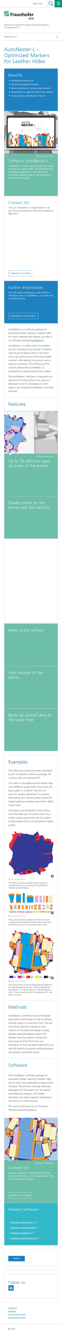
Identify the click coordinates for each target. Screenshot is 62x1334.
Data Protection (16, 1318)
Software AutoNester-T (22, 1222)
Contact (12, 1308)
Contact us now (20, 273)
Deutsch (38, 3)
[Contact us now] (31, 1140)
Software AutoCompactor (23, 1238)
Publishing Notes (17, 1315)
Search (51, 3)
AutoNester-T (37, 340)
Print (16, 1258)
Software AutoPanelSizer (23, 1227)
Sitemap (12, 1312)
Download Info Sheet (23, 316)
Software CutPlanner (21, 1233)
